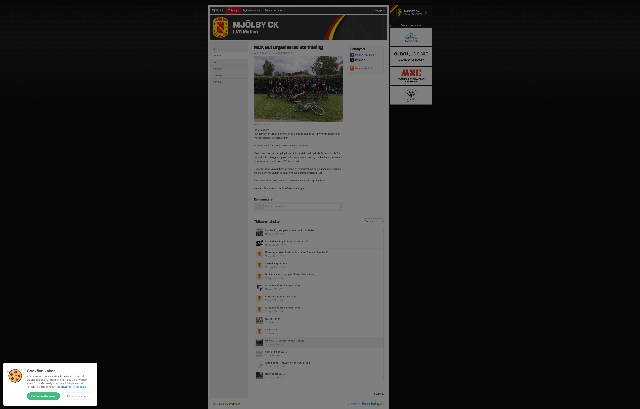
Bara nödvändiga (77, 396)
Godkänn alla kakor (43, 396)
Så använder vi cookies (71, 386)
